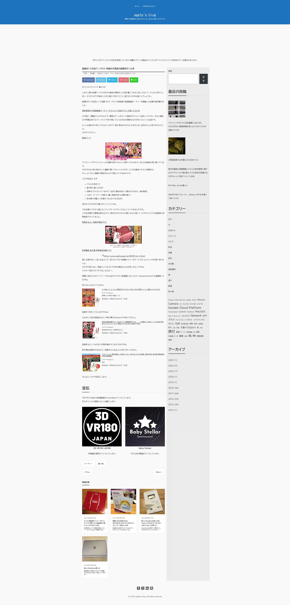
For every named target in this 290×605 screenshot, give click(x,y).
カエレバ (110, 292)
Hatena (113, 80)
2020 (171, 377)
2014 (171, 410)
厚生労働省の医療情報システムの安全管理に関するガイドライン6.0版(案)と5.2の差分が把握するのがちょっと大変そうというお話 (188, 172)
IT (169, 225)
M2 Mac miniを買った (178, 185)
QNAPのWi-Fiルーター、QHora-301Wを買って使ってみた (187, 196)
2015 (171, 404)
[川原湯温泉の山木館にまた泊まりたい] (176, 146)
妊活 (170, 247)
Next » (159, 472)
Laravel (182, 312)
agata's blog (145, 14)
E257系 (200, 304)
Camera (173, 303)
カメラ (170, 241)
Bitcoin (201, 300)
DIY (170, 219)
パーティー (88, 464)
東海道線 (189, 332)
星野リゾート (180, 332)
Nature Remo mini (174, 316)
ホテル (171, 324)
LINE (135, 80)
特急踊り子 (171, 336)
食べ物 (171, 291)
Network (196, 315)
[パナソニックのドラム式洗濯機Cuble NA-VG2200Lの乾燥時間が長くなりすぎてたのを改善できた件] (176, 108)
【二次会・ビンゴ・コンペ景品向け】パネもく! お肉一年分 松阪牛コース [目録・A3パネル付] (131, 289)
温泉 (197, 332)
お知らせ (171, 230)
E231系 (186, 304)
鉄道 (170, 286)
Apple (188, 300)
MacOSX (200, 311)
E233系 (193, 304)
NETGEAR (186, 316)
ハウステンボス (199, 320)
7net (125, 298)
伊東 (191, 324)
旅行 (170, 258)
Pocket (124, 80)
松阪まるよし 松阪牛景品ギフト (94, 222)
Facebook (89, 80)
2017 (171, 393)
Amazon (105, 298)
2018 (171, 388)
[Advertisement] (145, 41)
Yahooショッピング (115, 298)
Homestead (173, 312)
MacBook (190, 312)
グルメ (171, 319)
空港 (185, 336)
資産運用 (172, 269)
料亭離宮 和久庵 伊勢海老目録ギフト (97, 250)
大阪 (174, 327)
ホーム (137, 6)
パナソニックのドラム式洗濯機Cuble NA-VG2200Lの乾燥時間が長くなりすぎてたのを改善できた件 (187, 126)
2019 (171, 382)
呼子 (170, 327)
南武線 (200, 324)
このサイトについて (149, 6)
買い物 (101, 464)
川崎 (201, 327)
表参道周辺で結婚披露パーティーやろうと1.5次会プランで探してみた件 (111, 111)
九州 (177, 323)
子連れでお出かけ (188, 327)
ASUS (194, 300)
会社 (195, 324)
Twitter (102, 80)
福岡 (181, 336)
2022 (171, 371)
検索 (170, 71)
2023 (171, 366)
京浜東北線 (184, 324)
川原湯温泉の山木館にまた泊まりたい (183, 160)
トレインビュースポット (184, 320)
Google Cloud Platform (184, 307)
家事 (170, 253)
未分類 (103, 87)
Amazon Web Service (176, 300)
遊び (170, 280)
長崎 (170, 340)
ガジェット (172, 236)
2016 (171, 399)
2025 (171, 360)
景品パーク (86, 138)
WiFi (205, 316)
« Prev (87, 472)
